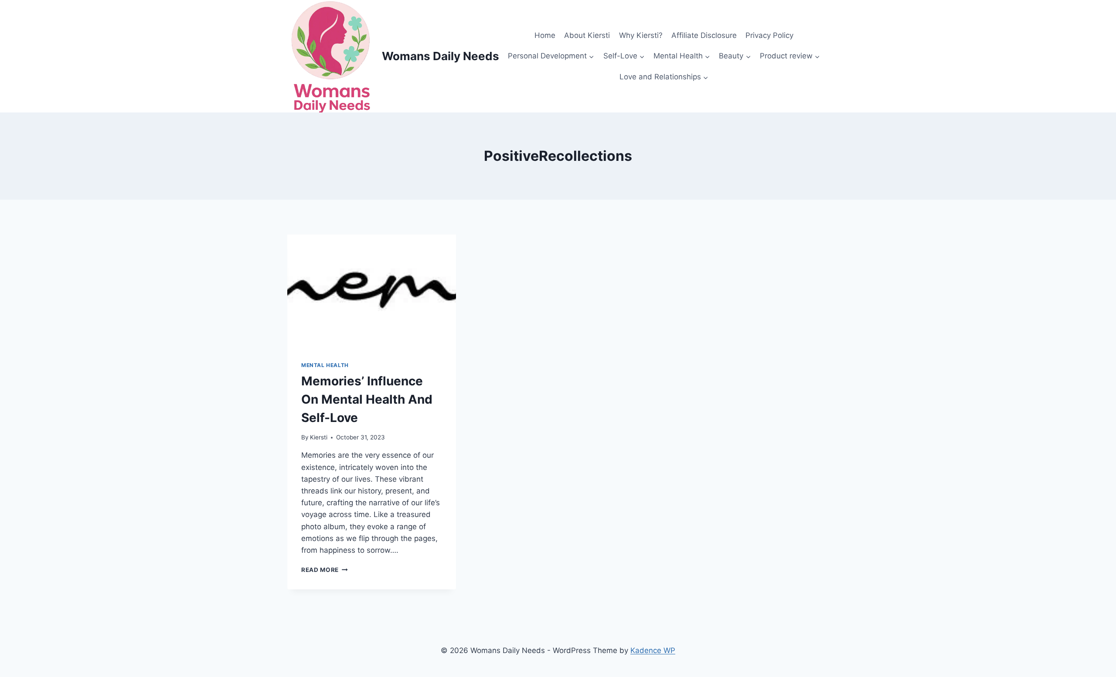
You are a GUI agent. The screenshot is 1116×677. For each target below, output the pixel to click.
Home (544, 35)
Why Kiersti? (641, 35)
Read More (324, 569)
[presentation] (371, 291)
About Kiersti (587, 35)
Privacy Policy (769, 35)
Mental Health (325, 365)
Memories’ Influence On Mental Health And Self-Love (366, 399)
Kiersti (318, 437)
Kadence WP (652, 650)
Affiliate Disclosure (704, 35)
